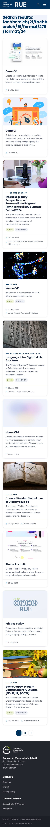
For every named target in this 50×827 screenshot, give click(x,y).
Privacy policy (9, 791)
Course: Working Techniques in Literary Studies (24, 500)
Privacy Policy (15, 623)
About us (7, 782)
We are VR (12, 288)
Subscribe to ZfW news (13, 804)
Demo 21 (11, 130)
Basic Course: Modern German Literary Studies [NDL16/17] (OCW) (22, 690)
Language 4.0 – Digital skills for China (24, 359)
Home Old (12, 432)
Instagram (7, 809)
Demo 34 (11, 71)
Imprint (6, 787)
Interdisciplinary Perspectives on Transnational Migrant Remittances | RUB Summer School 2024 (23, 203)
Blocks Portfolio (16, 564)
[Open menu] (44, 4)
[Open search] (38, 4)
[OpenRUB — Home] (14, 4)
